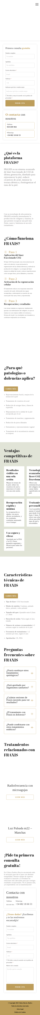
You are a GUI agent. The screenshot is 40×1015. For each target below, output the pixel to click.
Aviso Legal (20, 1009)
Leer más (20, 797)
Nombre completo (10, 53)
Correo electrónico (11, 70)
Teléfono (8, 79)
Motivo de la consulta (12, 965)
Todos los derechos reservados (20, 1006)
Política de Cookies (20, 1012)
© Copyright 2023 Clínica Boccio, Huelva (20, 1003)
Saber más (11, 389)
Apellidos (8, 62)
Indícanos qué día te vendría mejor (14, 87)
